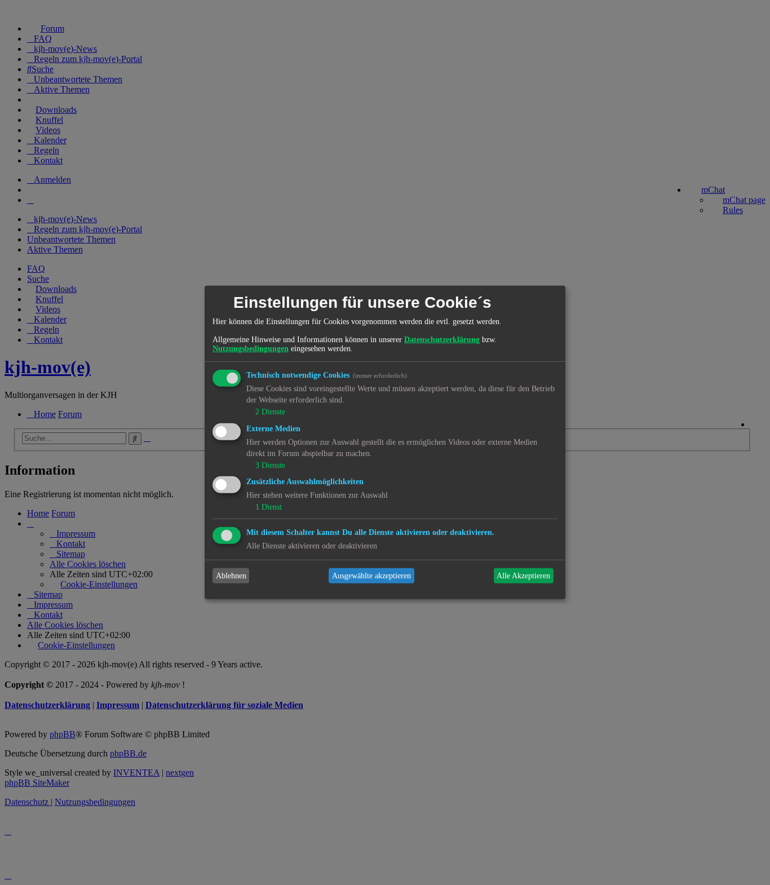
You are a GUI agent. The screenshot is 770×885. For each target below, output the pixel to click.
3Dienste (270, 465)
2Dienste (270, 412)
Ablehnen (231, 576)
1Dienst (268, 507)
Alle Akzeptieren (523, 576)
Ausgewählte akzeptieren (371, 576)
